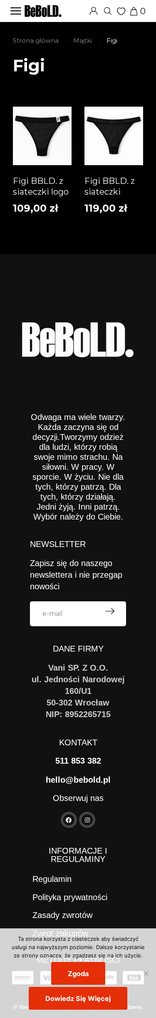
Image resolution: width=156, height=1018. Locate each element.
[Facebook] (69, 820)
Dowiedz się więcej (78, 998)
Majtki (82, 40)
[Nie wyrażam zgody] (145, 973)
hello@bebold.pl (78, 779)
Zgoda (78, 973)
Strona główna (36, 40)
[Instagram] (87, 820)
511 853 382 (78, 760)
